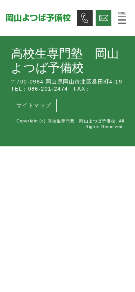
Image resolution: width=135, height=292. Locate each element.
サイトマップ (33, 105)
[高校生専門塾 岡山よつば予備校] (38, 18)
